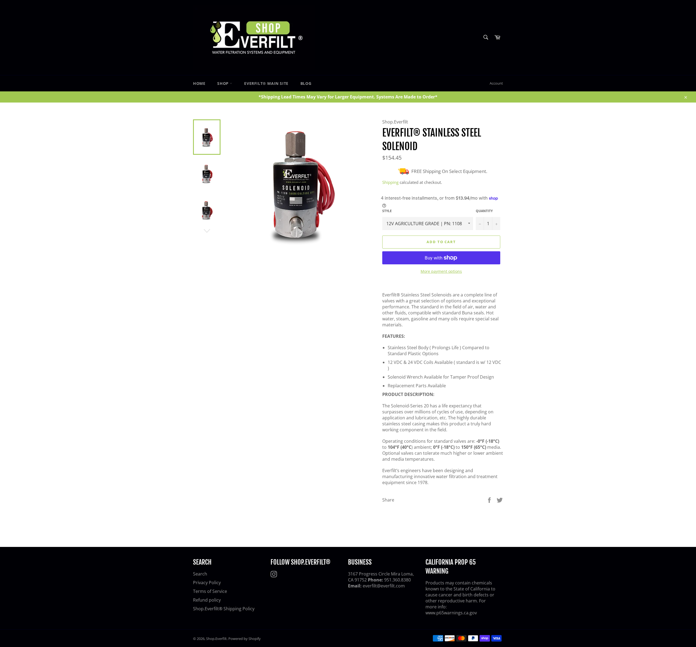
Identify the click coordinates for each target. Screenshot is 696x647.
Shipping (390, 182)
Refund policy (207, 600)
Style (387, 211)
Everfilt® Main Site (266, 83)
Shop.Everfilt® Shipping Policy (223, 609)
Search (200, 574)
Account (496, 83)
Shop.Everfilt (216, 638)
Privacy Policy (207, 583)
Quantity (484, 211)
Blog (305, 83)
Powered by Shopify (244, 638)
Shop (223, 83)
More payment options (441, 271)
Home (199, 83)
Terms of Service (210, 591)
